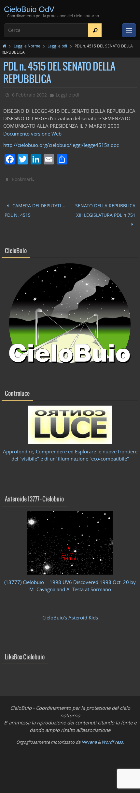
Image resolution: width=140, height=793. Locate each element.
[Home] (4, 45)
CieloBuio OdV (29, 9)
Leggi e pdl (57, 45)
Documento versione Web (32, 134)
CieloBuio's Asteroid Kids (70, 613)
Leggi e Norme (27, 45)
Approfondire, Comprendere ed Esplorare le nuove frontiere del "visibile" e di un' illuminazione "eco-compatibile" (70, 450)
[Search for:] (53, 30)
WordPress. (113, 738)
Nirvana (89, 738)
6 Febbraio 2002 (29, 95)
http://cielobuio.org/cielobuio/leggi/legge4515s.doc (61, 145)
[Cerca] (95, 30)
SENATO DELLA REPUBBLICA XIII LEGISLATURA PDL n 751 (105, 209)
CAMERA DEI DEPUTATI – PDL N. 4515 (35, 209)
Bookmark (22, 179)
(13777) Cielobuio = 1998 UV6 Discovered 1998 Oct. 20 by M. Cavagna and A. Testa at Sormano (70, 581)
